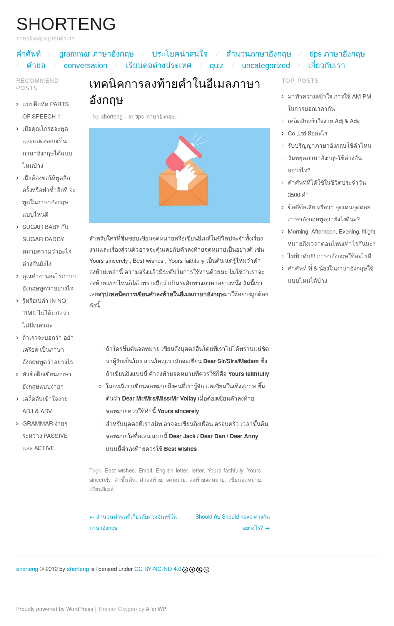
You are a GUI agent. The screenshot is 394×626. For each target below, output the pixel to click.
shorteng (112, 116)
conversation (85, 65)
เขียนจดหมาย (245, 479)
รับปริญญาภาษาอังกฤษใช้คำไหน (329, 145)
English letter (172, 470)
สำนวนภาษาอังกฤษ (258, 54)
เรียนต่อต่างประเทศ (159, 65)
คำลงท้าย (151, 479)
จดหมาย (175, 479)
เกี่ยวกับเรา (326, 65)
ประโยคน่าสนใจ (180, 54)
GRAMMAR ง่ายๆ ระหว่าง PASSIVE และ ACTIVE (45, 435)
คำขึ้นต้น (125, 479)
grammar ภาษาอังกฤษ (96, 54)
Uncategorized (266, 65)
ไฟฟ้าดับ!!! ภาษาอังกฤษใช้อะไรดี (329, 256)
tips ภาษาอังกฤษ (337, 54)
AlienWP (155, 609)
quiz (217, 65)
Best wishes (120, 470)
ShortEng (66, 24)
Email (145, 470)
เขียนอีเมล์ (101, 488)
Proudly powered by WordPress (54, 609)
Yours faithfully (225, 470)
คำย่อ (36, 65)
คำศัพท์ (28, 54)
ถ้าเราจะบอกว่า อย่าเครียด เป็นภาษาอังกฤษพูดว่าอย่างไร (48, 349)
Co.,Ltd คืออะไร (307, 133)
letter (198, 470)
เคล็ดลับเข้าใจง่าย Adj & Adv (324, 121)
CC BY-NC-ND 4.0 (157, 568)
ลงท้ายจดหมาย (207, 479)
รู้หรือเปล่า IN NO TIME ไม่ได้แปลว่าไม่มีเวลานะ (46, 312)
